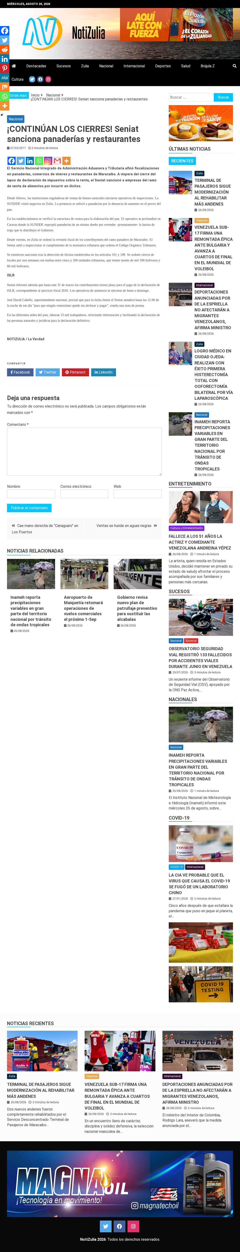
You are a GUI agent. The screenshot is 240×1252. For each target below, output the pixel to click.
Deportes (163, 66)
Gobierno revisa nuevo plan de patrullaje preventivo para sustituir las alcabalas (137, 608)
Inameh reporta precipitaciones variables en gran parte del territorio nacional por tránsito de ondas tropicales (212, 445)
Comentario (18, 424)
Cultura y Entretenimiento (186, 528)
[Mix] (4, 87)
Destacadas (36, 66)
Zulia (85, 66)
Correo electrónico (75, 486)
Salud (185, 66)
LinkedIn (105, 372)
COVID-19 (179, 818)
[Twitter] (21, 161)
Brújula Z (208, 66)
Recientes (182, 160)
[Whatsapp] (39, 161)
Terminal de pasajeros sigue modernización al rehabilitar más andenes (213, 192)
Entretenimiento (190, 484)
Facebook (21, 372)
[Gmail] (57, 161)
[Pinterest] (4, 68)
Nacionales (183, 699)
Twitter (49, 372)
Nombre (13, 486)
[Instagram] (48, 161)
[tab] (182, 161)
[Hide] (2, 115)
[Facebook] (12, 161)
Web (117, 486)
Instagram (133, 1226)
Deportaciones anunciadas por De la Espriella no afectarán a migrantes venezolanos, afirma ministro (213, 310)
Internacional (134, 66)
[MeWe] (4, 77)
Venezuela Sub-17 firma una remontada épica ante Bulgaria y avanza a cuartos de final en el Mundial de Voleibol (117, 1096)
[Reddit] (4, 49)
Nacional (106, 66)
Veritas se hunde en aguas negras (124, 525)
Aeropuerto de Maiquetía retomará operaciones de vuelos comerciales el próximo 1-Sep (83, 608)
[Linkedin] (30, 161)
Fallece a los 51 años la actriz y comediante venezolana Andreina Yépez (200, 542)
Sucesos (63, 66)
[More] (66, 161)
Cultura (17, 79)
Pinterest (77, 372)
